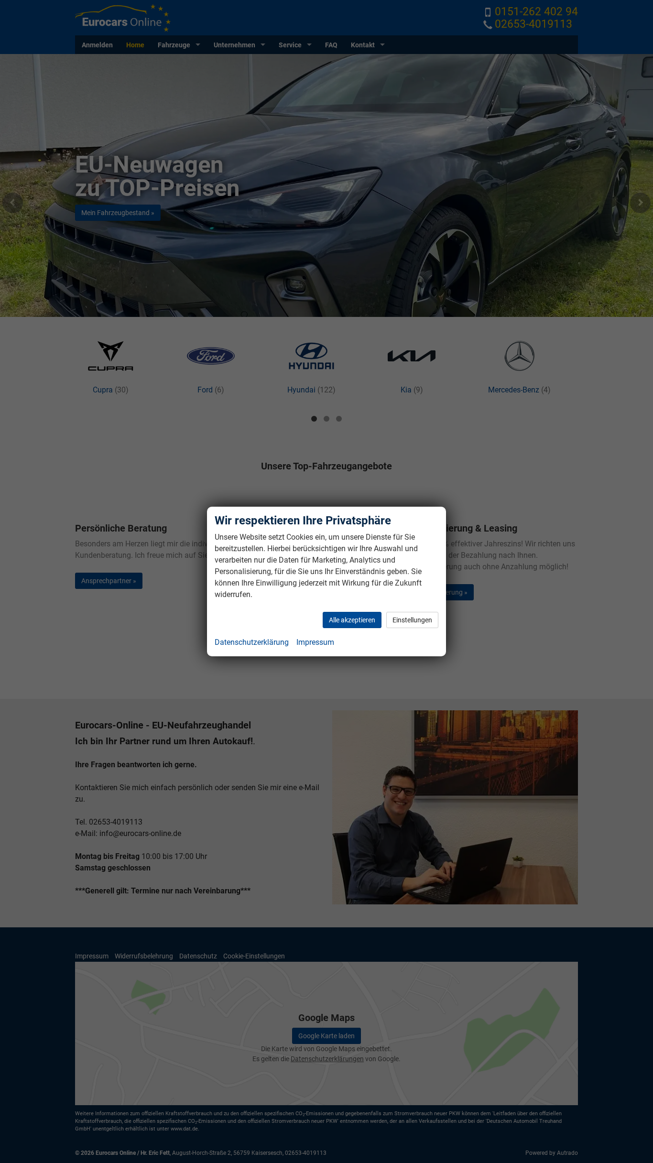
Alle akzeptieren (352, 620)
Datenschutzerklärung (252, 642)
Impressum (315, 642)
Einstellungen (412, 620)
